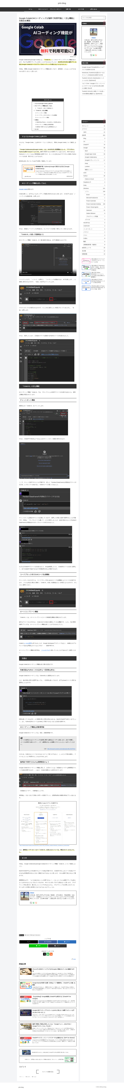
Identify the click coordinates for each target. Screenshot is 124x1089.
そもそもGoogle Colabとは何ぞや (44, 103)
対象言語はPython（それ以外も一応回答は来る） (49, 122)
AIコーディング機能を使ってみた (43, 105)
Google (22, 935)
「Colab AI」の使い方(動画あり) (44, 108)
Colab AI (27, 935)
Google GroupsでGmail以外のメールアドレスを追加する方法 (93, 68)
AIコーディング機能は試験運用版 (45, 124)
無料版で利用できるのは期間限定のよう (46, 126)
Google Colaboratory (36, 935)
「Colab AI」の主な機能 (41, 110)
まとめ (36, 129)
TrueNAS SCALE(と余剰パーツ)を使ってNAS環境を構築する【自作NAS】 (93, 92)
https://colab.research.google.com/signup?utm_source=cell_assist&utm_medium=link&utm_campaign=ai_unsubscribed (44, 845)
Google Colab (23, 189)
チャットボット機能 (41, 112)
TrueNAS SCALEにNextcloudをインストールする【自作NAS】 (93, 79)
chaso (32, 892)
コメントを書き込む (48, 1071)
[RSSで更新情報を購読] (36, 903)
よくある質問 (28, 643)
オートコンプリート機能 (42, 117)
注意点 (36, 119)
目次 (45, 100)
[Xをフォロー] (31, 903)
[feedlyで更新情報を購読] (33, 903)
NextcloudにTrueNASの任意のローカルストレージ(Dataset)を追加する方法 (93, 74)
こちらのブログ (45, 650)
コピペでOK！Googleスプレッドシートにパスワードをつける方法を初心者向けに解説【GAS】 (93, 86)
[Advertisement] (47, 85)
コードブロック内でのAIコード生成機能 (46, 115)
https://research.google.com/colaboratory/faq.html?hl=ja (61, 748)
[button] (57, 945)
